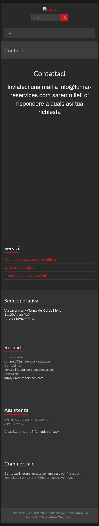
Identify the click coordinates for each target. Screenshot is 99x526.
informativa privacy (45, 431)
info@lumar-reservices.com (23, 378)
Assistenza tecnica (19, 267)
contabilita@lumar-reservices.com (28, 369)
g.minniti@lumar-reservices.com (27, 361)
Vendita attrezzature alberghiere (30, 259)
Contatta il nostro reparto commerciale (32, 473)
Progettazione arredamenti (25, 275)
